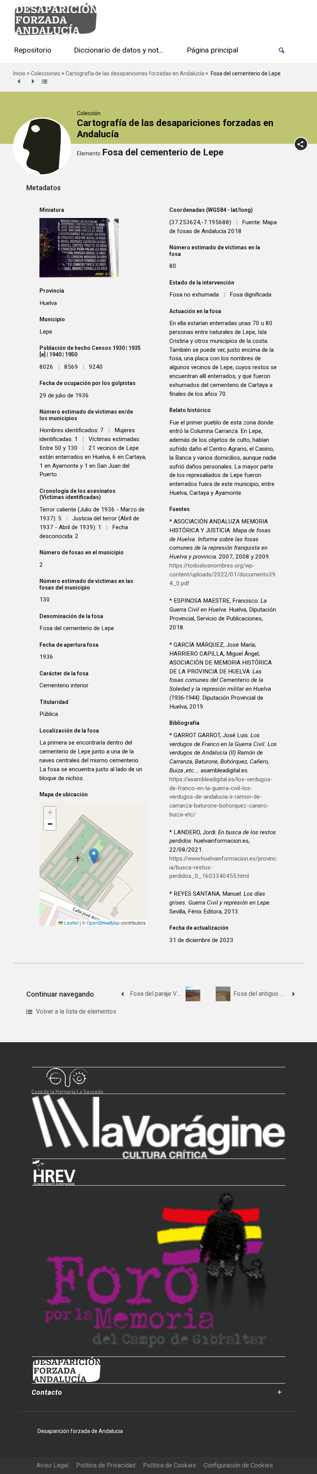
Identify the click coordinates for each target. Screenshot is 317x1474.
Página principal (212, 50)
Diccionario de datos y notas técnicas (120, 50)
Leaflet (70, 922)
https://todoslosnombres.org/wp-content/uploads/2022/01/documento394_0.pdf (222, 574)
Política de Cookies (169, 1465)
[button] (281, 50)
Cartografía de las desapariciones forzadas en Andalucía (135, 73)
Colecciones (45, 73)
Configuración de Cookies (238, 1465)
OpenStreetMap (103, 922)
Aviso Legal (52, 1465)
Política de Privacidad (105, 1465)
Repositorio (32, 50)
